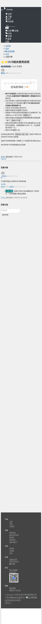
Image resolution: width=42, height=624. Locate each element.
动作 (7, 49)
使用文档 (12, 533)
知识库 (11, 537)
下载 (10, 16)
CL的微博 (14, 570)
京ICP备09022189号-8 (15, 597)
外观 (10, 553)
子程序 (11, 551)
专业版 (10, 21)
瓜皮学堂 (12, 542)
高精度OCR (27, 115)
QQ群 (13, 564)
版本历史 (12, 540)
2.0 (9, 19)
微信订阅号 (12, 572)
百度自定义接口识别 (21, 134)
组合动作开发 (14, 535)
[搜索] (7, 28)
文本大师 (9, 191)
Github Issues (14, 561)
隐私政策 (12, 588)
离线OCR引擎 (16, 120)
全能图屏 (11, 51)
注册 (7, 41)
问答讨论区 (13, 559)
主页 (10, 14)
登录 (9, 39)
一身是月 (4, 176)
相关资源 (5, 215)
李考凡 (3, 73)
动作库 (8, 46)
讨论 (7, 54)
